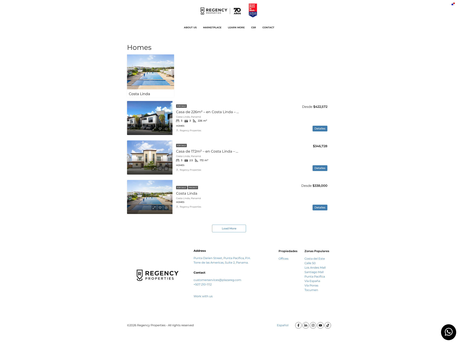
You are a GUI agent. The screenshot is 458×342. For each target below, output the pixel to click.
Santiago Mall (314, 272)
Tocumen (311, 290)
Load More (229, 228)
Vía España (312, 281)
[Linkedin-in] (306, 325)
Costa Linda (186, 193)
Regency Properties (190, 130)
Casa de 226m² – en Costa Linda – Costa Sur (215, 112)
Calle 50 (310, 263)
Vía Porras (311, 285)
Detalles (320, 128)
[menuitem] (453, 3)
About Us (190, 27)
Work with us (203, 296)
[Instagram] (313, 325)
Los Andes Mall (315, 267)
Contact (268, 27)
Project (193, 187)
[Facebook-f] (298, 325)
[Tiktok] (328, 325)
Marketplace (212, 27)
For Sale (181, 106)
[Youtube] (320, 325)
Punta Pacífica (314, 276)
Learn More (236, 27)
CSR (253, 27)
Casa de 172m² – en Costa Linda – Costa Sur (214, 151)
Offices (283, 258)
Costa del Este (314, 258)
